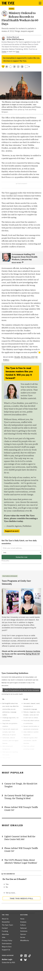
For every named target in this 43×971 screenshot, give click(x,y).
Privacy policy (5, 561)
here (17, 51)
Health (17, 357)
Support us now (12, 531)
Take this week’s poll (21, 898)
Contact (5, 928)
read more (17, 262)
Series (22, 937)
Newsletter (6, 922)
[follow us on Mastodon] (14, 66)
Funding (5, 931)
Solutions (23, 931)
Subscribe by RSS (8, 962)
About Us (5, 919)
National (23, 928)
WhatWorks (24, 940)
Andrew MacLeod (13, 37)
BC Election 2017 (27, 357)
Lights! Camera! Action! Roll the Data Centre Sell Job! (19, 838)
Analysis (23, 922)
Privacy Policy (7, 940)
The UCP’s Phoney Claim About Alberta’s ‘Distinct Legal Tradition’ (20, 861)
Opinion (23, 934)
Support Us (6, 949)
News (11, 9)
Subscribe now (21, 557)
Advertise (5, 934)
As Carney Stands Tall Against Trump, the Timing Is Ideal (19, 797)
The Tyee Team (7, 925)
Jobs (3, 937)
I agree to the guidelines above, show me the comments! (21, 690)
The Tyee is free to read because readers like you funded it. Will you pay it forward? (19, 373)
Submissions (6, 943)
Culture (23, 925)
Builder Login (7, 959)
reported (13, 192)
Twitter (4, 51)
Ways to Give (6, 946)
